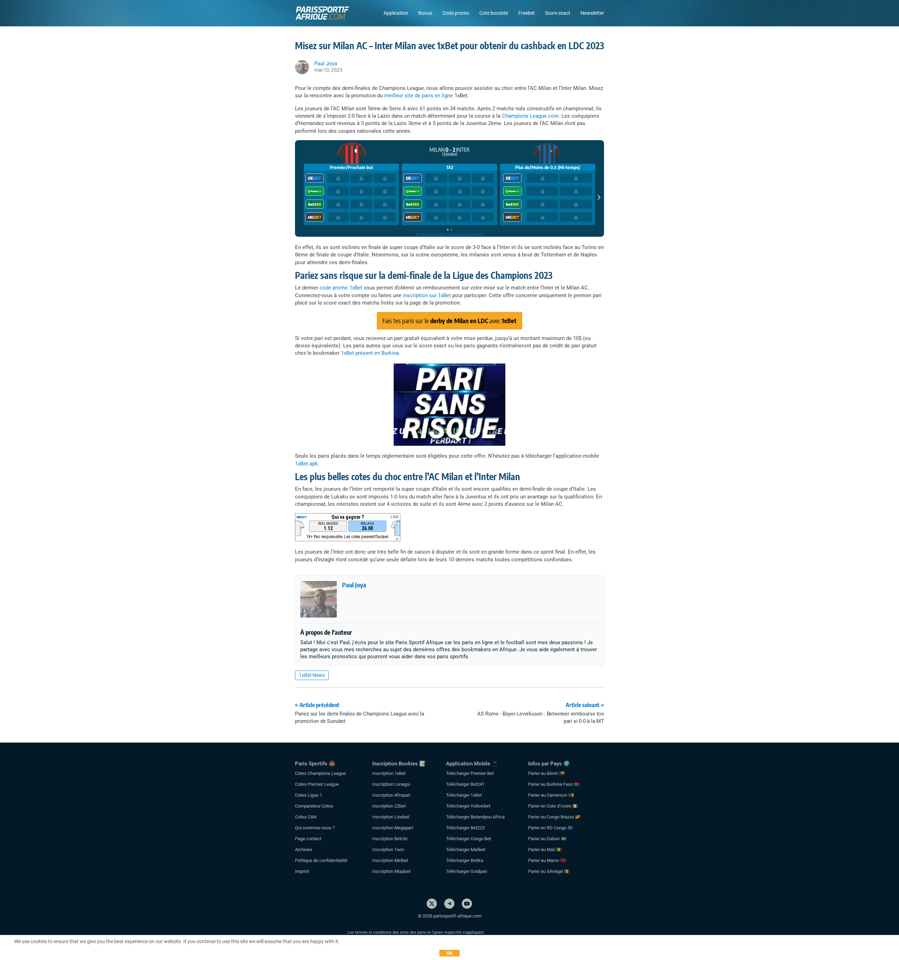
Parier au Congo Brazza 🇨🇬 (554, 816)
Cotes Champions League (320, 773)
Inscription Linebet (390, 816)
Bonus (425, 13)
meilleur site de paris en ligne (418, 95)
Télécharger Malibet (465, 849)
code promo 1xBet (341, 288)
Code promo (455, 13)
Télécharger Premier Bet (470, 773)
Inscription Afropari (391, 795)
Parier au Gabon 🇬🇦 (547, 838)
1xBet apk (306, 464)
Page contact (308, 838)
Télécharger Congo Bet (468, 838)
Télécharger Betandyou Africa (475, 816)
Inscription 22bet (389, 806)
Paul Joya (354, 585)
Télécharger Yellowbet (468, 806)
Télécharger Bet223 (465, 827)
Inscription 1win (388, 849)
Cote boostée (493, 13)
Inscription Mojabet (391, 871)
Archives (303, 849)
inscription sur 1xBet (427, 295)
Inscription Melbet (390, 860)
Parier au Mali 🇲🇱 (545, 849)
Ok (449, 953)
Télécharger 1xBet (464, 795)
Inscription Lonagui (391, 784)
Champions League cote (530, 116)
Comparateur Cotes (314, 806)
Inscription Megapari (392, 827)
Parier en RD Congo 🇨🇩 (550, 827)
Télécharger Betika (464, 860)
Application (395, 13)
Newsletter (592, 13)
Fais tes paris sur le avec (449, 320)
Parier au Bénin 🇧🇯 (546, 773)
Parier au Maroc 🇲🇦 (547, 860)
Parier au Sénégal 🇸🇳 (549, 871)
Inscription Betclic (390, 838)
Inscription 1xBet (389, 773)
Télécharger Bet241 (465, 784)
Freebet (526, 13)
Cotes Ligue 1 (308, 795)
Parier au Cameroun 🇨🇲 (551, 795)
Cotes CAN (305, 816)
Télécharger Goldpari (466, 871)
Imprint (302, 871)
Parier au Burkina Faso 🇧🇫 (553, 784)
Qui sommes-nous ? (315, 827)
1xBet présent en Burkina (370, 353)
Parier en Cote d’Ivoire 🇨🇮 (553, 806)
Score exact (557, 13)
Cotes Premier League (317, 784)
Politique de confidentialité (321, 860)
